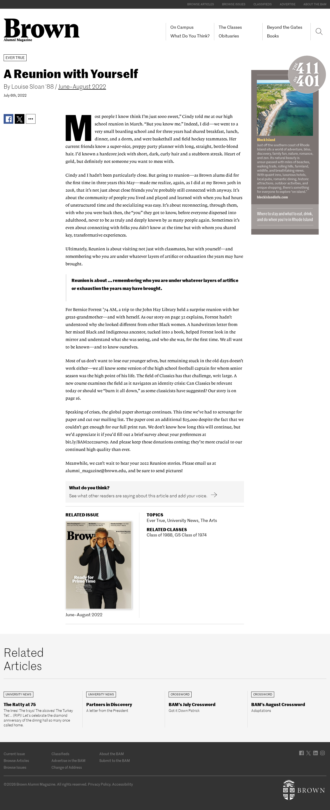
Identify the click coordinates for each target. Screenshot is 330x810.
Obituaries (229, 36)
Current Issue (14, 754)
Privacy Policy (99, 784)
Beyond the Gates (284, 27)
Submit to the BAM (114, 760)
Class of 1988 (159, 535)
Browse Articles (200, 4)
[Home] (43, 30)
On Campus (182, 27)
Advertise (287, 4)
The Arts (209, 520)
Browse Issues (233, 4)
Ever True (156, 520)
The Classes (230, 27)
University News (182, 520)
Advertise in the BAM (68, 760)
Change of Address (66, 767)
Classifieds (262, 4)
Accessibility (122, 784)
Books (273, 36)
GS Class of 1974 (191, 535)
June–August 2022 (82, 86)
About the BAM (314, 4)
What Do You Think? (190, 36)
